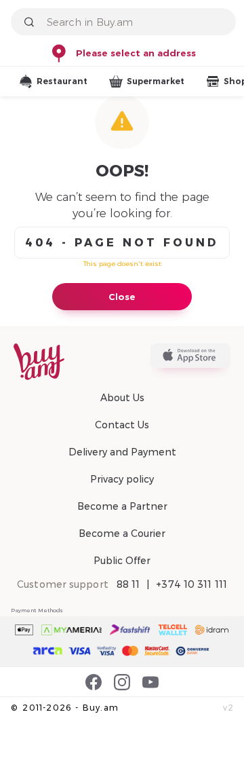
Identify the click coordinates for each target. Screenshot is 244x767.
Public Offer (122, 561)
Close (122, 296)
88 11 (128, 584)
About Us (122, 398)
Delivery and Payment (122, 452)
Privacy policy (122, 479)
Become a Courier (122, 533)
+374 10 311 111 (191, 584)
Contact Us (122, 425)
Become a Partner (122, 506)
